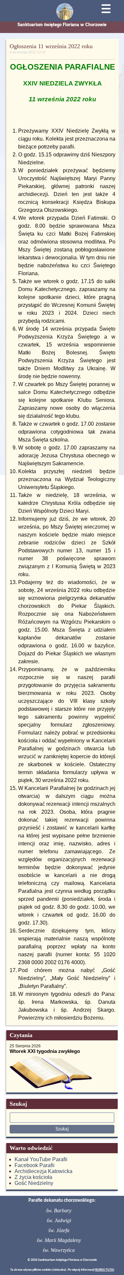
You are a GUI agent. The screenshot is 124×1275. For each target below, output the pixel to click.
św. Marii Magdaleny (59, 1240)
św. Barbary (58, 1210)
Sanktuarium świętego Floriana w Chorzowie (62, 24)
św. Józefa (58, 1230)
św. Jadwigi (59, 1220)
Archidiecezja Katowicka (43, 1171)
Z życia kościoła (33, 1177)
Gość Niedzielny (34, 1183)
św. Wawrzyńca (59, 1250)
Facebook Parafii (35, 1165)
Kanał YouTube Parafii (41, 1159)
